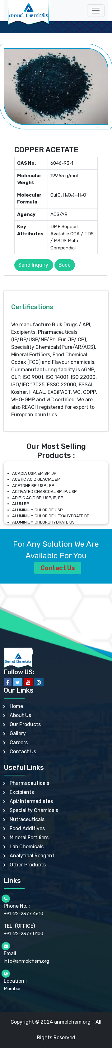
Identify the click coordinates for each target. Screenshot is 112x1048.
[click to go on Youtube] (28, 682)
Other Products (28, 865)
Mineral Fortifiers (29, 837)
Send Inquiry (33, 265)
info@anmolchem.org (26, 961)
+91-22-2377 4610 (23, 913)
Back (64, 265)
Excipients (22, 792)
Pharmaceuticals (29, 783)
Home (16, 706)
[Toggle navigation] (96, 10)
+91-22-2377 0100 (23, 933)
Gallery (18, 733)
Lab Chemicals (27, 847)
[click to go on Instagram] (39, 682)
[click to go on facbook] (8, 682)
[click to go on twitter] (17, 682)
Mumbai (12, 988)
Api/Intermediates (31, 801)
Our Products (25, 724)
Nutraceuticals (27, 819)
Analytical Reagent (32, 856)
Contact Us (57, 568)
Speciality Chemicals (34, 810)
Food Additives (27, 828)
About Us (20, 715)
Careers (19, 742)
